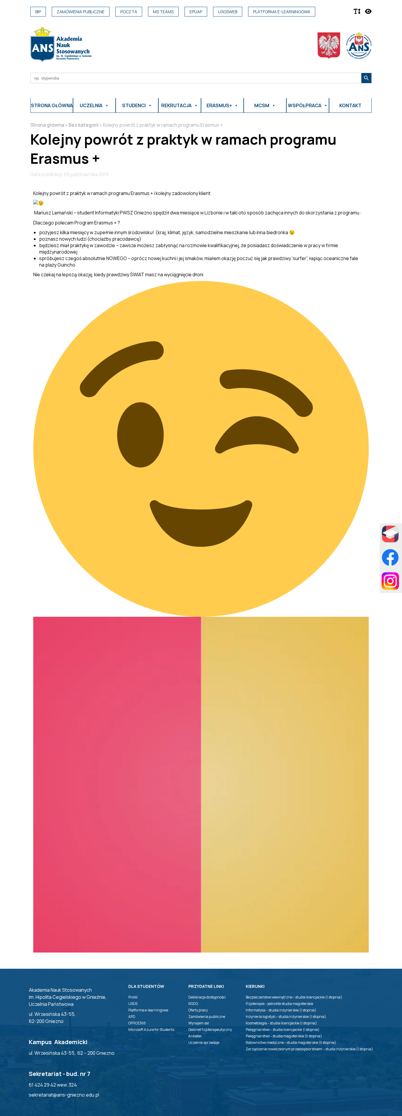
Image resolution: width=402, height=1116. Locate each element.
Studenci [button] (134, 105)
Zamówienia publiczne (80, 11)
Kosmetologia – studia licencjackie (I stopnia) (281, 1023)
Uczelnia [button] (91, 105)
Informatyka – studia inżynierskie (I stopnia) (281, 1010)
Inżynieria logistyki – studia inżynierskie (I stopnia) (286, 1016)
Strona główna (52, 105)
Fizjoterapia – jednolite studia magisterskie (279, 1003)
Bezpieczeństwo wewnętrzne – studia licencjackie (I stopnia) (294, 997)
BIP (38, 11)
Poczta (128, 11)
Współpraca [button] (304, 105)
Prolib (132, 997)
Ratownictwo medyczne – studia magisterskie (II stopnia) (291, 1042)
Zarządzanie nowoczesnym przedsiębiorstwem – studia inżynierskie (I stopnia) (309, 1048)
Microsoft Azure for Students (151, 1029)
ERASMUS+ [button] (219, 105)
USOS (132, 1003)
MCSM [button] (261, 105)
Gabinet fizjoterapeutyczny (210, 1029)
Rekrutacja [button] (176, 105)
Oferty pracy (198, 1010)
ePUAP (196, 11)
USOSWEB (227, 11)
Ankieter (195, 1036)
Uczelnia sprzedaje (203, 1042)
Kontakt (350, 105)
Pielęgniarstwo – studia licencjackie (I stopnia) (283, 1029)
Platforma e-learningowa (281, 11)
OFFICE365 (137, 1023)
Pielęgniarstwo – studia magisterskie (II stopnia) (284, 1036)
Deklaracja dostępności (207, 997)
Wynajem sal (198, 1023)
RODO (193, 1003)
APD (131, 1016)
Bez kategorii (84, 125)
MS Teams (163, 11)
